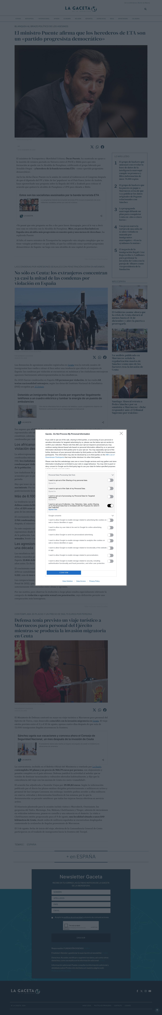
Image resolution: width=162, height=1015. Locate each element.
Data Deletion (67, 581)
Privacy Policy (94, 581)
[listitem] (81, 475)
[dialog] (81, 508)
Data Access (81, 581)
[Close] (122, 434)
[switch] (110, 480)
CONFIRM (64, 572)
